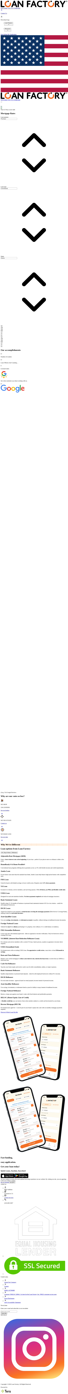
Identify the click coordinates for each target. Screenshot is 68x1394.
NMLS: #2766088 (9, 1290)
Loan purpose (4, 117)
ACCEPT (12, 1182)
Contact (6, 1286)
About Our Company (10, 1282)
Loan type (3, 186)
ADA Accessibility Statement (12, 1302)
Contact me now (8, 1197)
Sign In (3, 34)
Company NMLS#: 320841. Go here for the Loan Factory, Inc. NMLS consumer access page (30, 1294)
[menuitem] (8, 24)
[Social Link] (34, 1381)
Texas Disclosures (9, 1298)
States (2, 256)
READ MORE (5, 1182)
